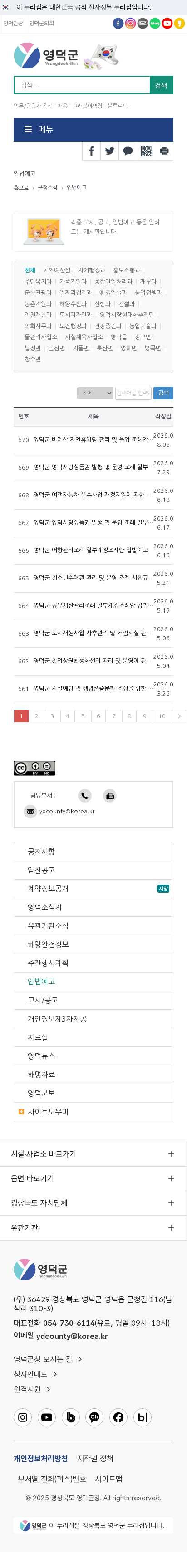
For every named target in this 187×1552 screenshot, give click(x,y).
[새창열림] (34, 768)
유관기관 (24, 1227)
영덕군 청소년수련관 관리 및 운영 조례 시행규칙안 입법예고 (108, 578)
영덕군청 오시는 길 (43, 1359)
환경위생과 (113, 293)
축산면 (105, 348)
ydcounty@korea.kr (67, 811)
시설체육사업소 (84, 338)
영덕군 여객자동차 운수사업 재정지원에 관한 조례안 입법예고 (110, 495)
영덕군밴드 (142, 23)
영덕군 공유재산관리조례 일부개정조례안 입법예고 (96, 605)
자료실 (38, 1037)
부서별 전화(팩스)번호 (52, 1479)
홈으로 (21, 188)
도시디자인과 (75, 315)
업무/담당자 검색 (33, 106)
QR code (146, 151)
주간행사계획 (48, 963)
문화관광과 (38, 293)
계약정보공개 (48, 888)
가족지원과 (73, 282)
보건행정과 (73, 326)
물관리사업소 (41, 338)
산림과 (102, 304)
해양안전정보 (48, 944)
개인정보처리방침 (41, 1458)
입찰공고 (41, 870)
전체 (30, 271)
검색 (163, 393)
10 (162, 716)
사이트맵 (109, 1479)
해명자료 (41, 1074)
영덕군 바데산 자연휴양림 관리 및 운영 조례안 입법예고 (103, 440)
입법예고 (41, 981)
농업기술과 (143, 326)
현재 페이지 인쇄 (164, 151)
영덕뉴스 (41, 1056)
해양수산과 (73, 304)
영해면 (129, 348)
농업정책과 (148, 293)
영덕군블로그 (155, 23)
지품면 (81, 348)
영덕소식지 (45, 907)
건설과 (126, 304)
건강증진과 (108, 326)
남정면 (33, 348)
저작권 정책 (95, 1458)
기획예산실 (56, 271)
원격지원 (27, 1389)
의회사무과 (38, 326)
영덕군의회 (41, 23)
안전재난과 (38, 315)
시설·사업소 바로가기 (43, 1153)
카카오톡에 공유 (128, 151)
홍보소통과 (126, 271)
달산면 (57, 348)
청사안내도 (31, 1374)
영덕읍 (119, 338)
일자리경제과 (75, 293)
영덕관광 (13, 23)
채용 (63, 106)
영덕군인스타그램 (130, 23)
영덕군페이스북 (118, 23)
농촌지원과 (38, 304)
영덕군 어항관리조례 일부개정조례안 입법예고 (91, 551)
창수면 (33, 360)
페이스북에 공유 (92, 151)
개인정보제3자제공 (57, 1018)
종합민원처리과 (113, 282)
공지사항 (41, 851)
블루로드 (118, 106)
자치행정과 (91, 271)
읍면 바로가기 (32, 1178)
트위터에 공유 (110, 151)
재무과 (148, 282)
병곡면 (153, 348)
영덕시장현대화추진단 (127, 315)
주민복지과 (38, 282)
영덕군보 (41, 1093)
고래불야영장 (88, 106)
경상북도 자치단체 (39, 1202)
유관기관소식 (48, 925)
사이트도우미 (48, 1111)
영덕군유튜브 (167, 23)
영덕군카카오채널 (179, 23)
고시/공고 (43, 1000)
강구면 (143, 338)
